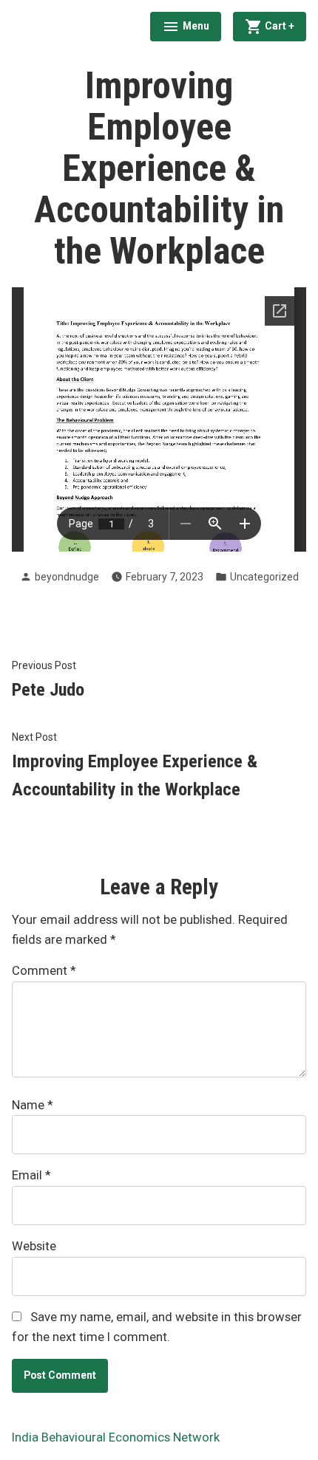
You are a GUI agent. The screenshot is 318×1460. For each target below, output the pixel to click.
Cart (284, 24)
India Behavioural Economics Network (116, 1437)
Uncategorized (264, 577)
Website (34, 1246)
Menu (186, 28)
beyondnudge (67, 577)
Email (31, 1175)
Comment (43, 971)
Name (32, 1105)
